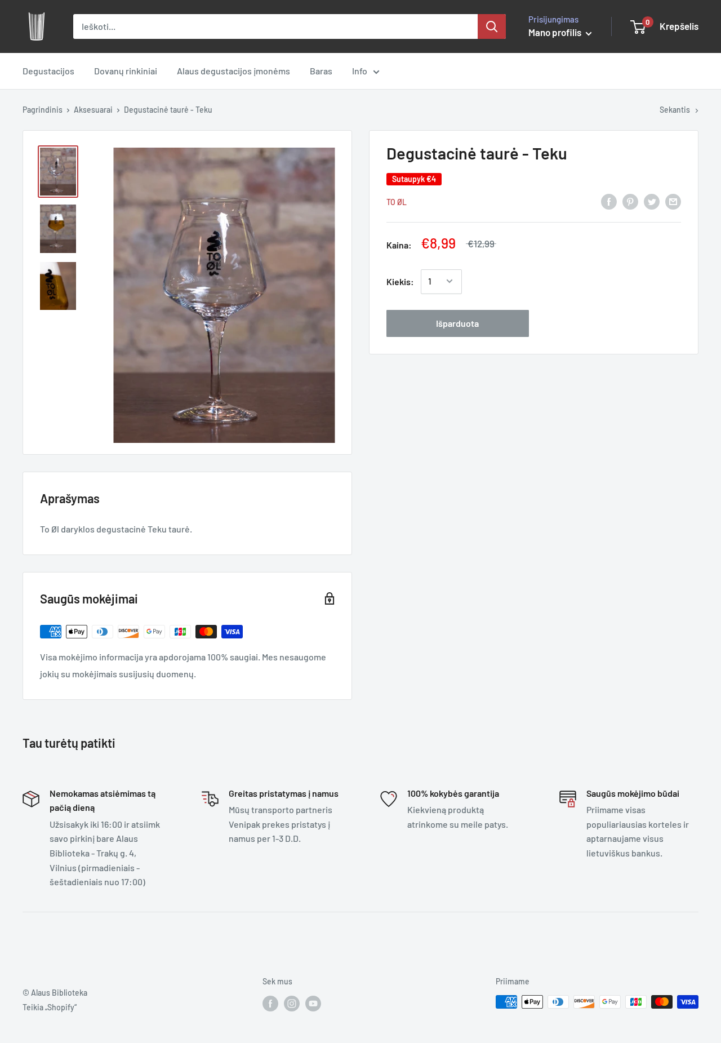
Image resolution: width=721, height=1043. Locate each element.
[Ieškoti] (492, 26)
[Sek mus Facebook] (270, 1003)
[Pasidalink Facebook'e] (609, 201)
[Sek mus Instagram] (292, 1003)
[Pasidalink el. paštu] (673, 201)
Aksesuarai (93, 109)
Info (359, 70)
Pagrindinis (43, 109)
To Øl (396, 201)
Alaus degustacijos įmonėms (233, 70)
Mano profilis (555, 32)
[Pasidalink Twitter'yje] (652, 201)
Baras (321, 70)
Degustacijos (48, 70)
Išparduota (457, 322)
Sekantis (675, 109)
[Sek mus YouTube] (313, 1003)
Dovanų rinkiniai (125, 70)
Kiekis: (400, 281)
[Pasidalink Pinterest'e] (630, 201)
